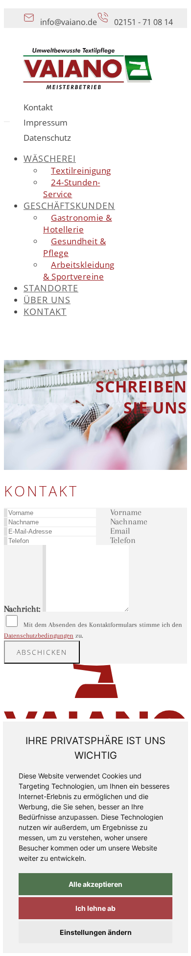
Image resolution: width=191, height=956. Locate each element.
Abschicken (42, 652)
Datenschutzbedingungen (38, 635)
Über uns (47, 300)
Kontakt (38, 107)
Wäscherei (50, 158)
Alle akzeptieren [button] (95, 884)
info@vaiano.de (68, 22)
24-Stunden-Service (71, 188)
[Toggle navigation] (7, 121)
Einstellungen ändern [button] (96, 932)
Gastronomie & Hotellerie (77, 223)
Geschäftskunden (69, 205)
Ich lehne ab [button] (95, 908)
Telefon (123, 540)
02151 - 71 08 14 (143, 22)
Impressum (46, 122)
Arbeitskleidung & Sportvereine (79, 270)
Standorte (51, 288)
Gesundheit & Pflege (74, 246)
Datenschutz (47, 137)
